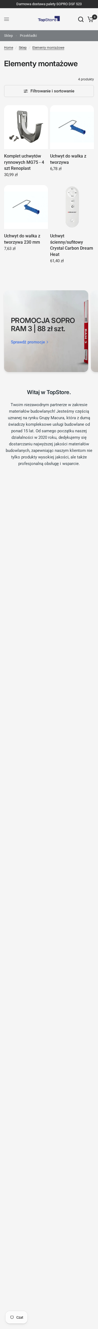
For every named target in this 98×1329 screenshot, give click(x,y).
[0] (89, 19)
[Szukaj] (80, 19)
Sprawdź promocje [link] (28, 342)
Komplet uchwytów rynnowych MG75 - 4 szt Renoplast (24, 162)
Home (8, 48)
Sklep (8, 36)
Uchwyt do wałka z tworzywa (68, 159)
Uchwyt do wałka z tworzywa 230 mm (22, 238)
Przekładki (28, 36)
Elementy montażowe (48, 48)
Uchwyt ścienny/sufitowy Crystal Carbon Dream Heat (71, 245)
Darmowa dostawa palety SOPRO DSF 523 (49, 4)
